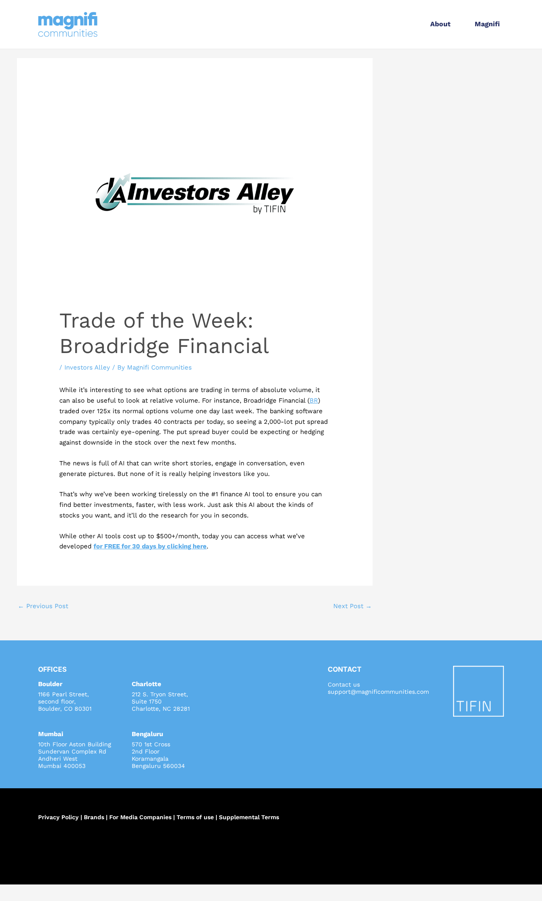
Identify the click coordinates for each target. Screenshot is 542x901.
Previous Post (43, 606)
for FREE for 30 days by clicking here (150, 546)
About (440, 24)
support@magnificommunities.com (378, 691)
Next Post (352, 606)
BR (314, 400)
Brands (94, 817)
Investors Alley (87, 367)
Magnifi (487, 24)
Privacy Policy (58, 817)
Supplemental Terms (249, 817)
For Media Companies (140, 817)
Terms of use (195, 817)
